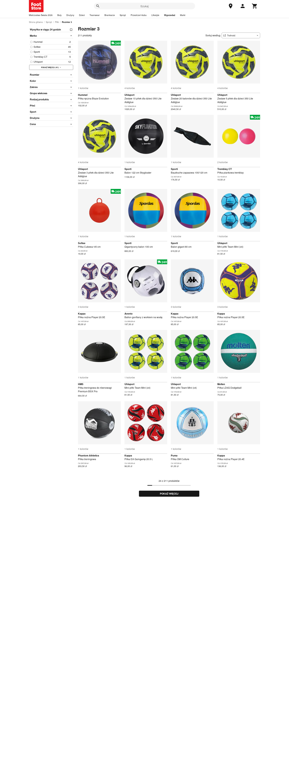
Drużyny (70, 15)
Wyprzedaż (169, 15)
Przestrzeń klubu (139, 15)
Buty (59, 15)
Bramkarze (109, 15)
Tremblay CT (224, 169)
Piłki (57, 22)
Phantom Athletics (88, 455)
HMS (80, 384)
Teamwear (95, 15)
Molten (221, 384)
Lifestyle (155, 15)
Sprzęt (123, 15)
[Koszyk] (255, 6)
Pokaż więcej (169, 493)
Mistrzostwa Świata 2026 (41, 15)
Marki (182, 15)
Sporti (127, 169)
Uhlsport (129, 95)
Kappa (81, 313)
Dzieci (82, 15)
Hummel (82, 95)
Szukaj (144, 6)
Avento (128, 313)
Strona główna (36, 22)
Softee (81, 243)
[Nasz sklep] (231, 6)
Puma (174, 455)
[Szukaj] (98, 6)
